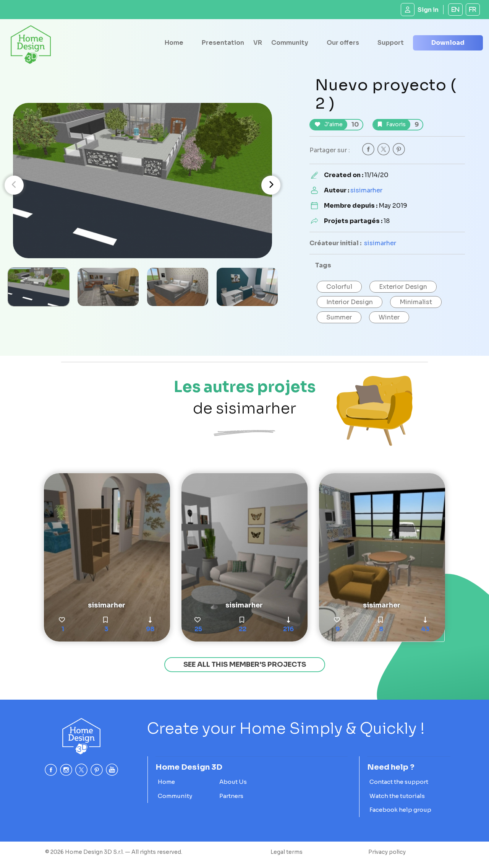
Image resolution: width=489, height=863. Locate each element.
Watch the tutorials (397, 795)
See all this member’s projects (244, 664)
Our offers (343, 43)
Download (448, 43)
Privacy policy (387, 851)
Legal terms (286, 851)
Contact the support (398, 781)
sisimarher (366, 190)
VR (257, 43)
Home (174, 43)
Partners (231, 795)
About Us (233, 781)
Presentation (223, 43)
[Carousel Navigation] (142, 185)
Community (289, 43)
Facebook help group (400, 809)
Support (390, 43)
